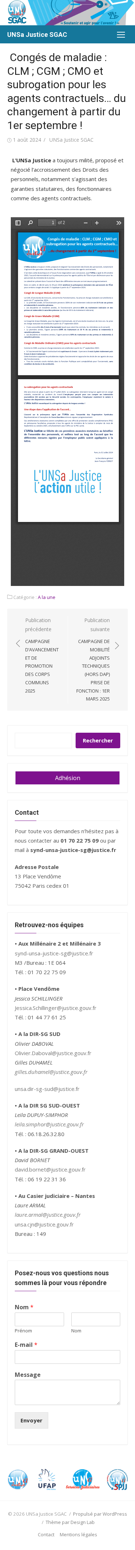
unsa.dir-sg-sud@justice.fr (47, 1088)
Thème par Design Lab (70, 1522)
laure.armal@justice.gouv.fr (48, 1214)
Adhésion (67, 778)
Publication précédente (42, 655)
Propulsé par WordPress (100, 1514)
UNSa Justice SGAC (37, 34)
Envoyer (31, 1420)
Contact (46, 1534)
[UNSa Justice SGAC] (67, 12)
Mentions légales (78, 1534)
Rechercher (98, 740)
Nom (24, 1307)
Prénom (23, 1331)
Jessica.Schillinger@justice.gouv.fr (55, 1007)
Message (28, 1375)
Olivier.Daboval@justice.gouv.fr (53, 1053)
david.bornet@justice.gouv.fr (50, 1169)
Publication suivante (93, 659)
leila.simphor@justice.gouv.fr (49, 1124)
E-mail (26, 1345)
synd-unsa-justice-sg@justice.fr (54, 953)
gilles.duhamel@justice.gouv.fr (51, 1071)
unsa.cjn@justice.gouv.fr (44, 1224)
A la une (46, 597)
